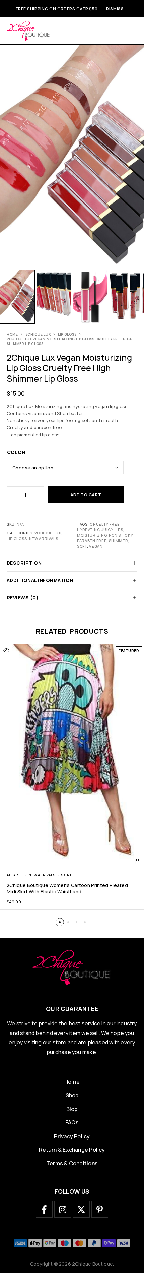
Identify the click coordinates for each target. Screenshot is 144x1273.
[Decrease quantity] (11, 495)
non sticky (121, 535)
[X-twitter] (81, 1209)
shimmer (118, 540)
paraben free (91, 540)
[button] (60, 922)
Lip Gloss (67, 334)
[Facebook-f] (44, 1209)
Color (16, 452)
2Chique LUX (38, 334)
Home (12, 334)
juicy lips (112, 529)
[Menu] (133, 31)
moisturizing (91, 535)
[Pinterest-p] (99, 1209)
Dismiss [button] (115, 8)
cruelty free (105, 524)
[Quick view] (6, 650)
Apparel (14, 875)
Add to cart (85, 495)
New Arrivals (43, 538)
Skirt (66, 875)
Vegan (95, 546)
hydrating (88, 529)
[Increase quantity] (39, 495)
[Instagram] (62, 1209)
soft (82, 546)
